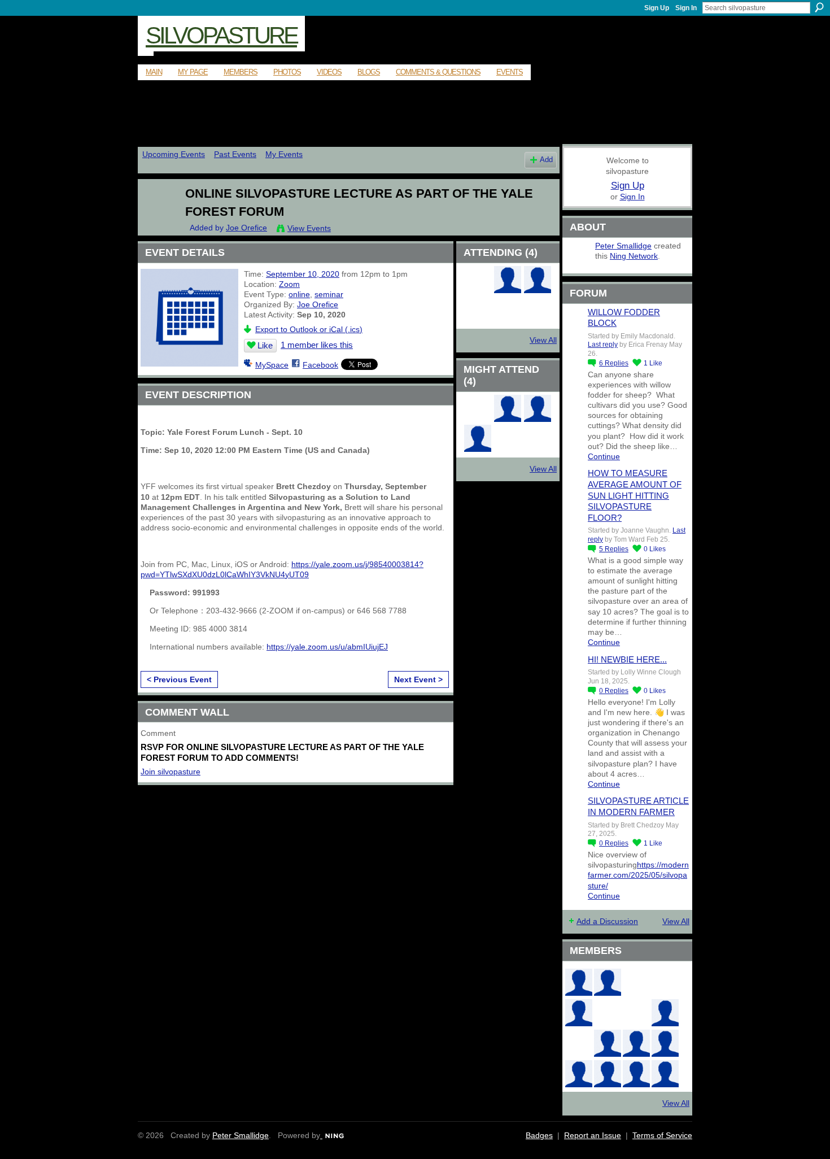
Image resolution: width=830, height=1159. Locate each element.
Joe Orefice (246, 227)
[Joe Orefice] (156, 216)
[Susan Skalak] (578, 1073)
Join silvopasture (170, 771)
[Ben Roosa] (665, 982)
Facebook (320, 364)
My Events (284, 154)
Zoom (289, 284)
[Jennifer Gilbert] (636, 1073)
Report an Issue (592, 1135)
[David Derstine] (477, 290)
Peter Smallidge (623, 245)
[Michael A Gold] (537, 419)
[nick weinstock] (636, 1012)
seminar (328, 294)
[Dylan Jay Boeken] (507, 419)
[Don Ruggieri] (636, 1043)
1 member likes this (317, 345)
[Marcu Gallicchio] (665, 1012)
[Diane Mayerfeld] (477, 449)
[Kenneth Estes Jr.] (665, 1043)
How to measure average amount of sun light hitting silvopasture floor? (635, 495)
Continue (604, 456)
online (299, 294)
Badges (539, 1135)
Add (546, 160)
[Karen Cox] (507, 290)
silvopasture (221, 35)
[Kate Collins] (578, 982)
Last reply (603, 344)
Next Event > (418, 679)
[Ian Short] (665, 1073)
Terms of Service (662, 1135)
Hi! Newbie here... (627, 659)
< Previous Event (179, 679)
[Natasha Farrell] (578, 1012)
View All (543, 340)
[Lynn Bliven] (607, 1012)
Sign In (686, 8)
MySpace (272, 364)
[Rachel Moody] (607, 982)
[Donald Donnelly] (607, 1043)
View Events (309, 228)
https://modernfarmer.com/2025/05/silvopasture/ (638, 875)
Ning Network (634, 255)
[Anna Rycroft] (607, 1073)
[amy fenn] (477, 419)
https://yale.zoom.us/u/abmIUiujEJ (327, 646)
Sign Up (656, 8)
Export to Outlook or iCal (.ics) (308, 329)
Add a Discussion (607, 921)
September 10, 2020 (302, 273)
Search (819, 7)
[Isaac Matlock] (578, 1043)
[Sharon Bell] (537, 290)
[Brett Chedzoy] (636, 982)
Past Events (235, 154)
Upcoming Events (173, 154)
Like (265, 345)
